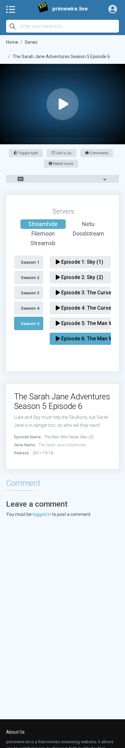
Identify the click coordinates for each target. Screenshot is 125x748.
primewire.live (70, 9)
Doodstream (88, 233)
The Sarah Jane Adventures (62, 444)
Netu (88, 224)
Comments (98, 153)
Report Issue (62, 164)
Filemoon (43, 233)
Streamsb (42, 243)
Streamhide (43, 224)
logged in (42, 514)
